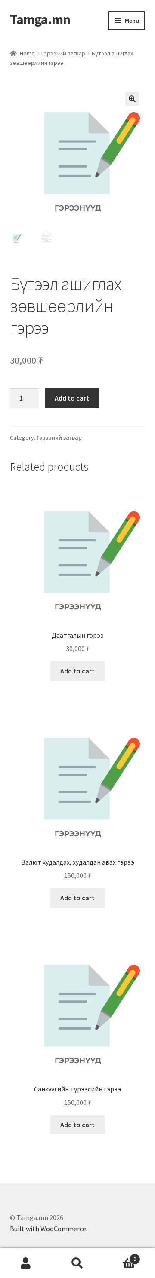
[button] (132, 99)
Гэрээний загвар (63, 53)
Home (27, 53)
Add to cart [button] (77, 671)
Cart (119, 1256)
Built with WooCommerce (48, 1228)
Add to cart (72, 398)
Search (77, 1263)
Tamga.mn (40, 19)
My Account (26, 1263)
